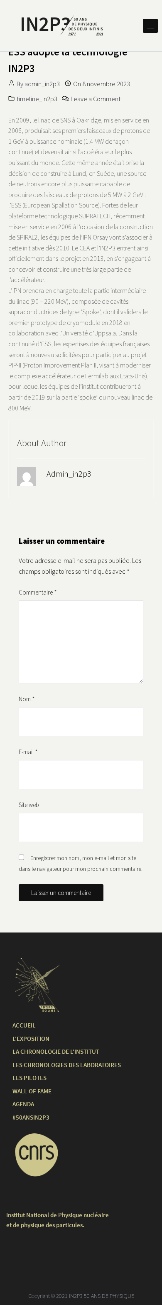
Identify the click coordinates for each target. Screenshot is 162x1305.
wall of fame (32, 1091)
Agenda (23, 1104)
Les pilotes (29, 1078)
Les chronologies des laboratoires (66, 1065)
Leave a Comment (95, 99)
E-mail (28, 752)
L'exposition (30, 1038)
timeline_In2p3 (37, 99)
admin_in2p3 (42, 84)
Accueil (24, 1025)
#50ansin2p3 (30, 1117)
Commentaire (38, 592)
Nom (27, 699)
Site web (29, 805)
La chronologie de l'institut (55, 1051)
